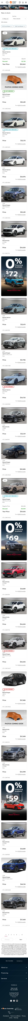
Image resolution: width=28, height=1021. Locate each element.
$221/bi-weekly (22, 250)
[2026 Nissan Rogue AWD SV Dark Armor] (14, 866)
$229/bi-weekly (22, 703)
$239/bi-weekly (22, 922)
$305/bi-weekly (22, 105)
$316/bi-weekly (22, 665)
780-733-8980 (14, 989)
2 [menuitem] (8, 934)
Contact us (14, 985)
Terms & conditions (15, 1016)
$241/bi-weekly (22, 739)
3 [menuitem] (11, 934)
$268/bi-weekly (22, 886)
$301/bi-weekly (22, 471)
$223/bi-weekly (22, 591)
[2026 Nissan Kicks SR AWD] (14, 718)
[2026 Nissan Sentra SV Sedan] (14, 158)
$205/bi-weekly (22, 144)
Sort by (14, 16)
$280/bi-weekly (22, 514)
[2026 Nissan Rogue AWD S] (14, 680)
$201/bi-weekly (22, 179)
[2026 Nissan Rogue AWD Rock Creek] (14, 486)
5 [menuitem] (16, 934)
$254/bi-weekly (22, 362)
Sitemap (16, 1017)
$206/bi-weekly (22, 327)
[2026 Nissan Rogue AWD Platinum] (14, 81)
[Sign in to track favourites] (25, 32)
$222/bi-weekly (22, 67)
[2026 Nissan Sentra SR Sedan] (14, 39)
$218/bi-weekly (22, 774)
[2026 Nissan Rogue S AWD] (14, 540)
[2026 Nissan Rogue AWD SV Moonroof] (14, 341)
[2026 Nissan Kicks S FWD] (14, 276)
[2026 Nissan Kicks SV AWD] (14, 229)
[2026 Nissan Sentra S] (14, 800)
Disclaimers (6, 1016)
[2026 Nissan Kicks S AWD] (14, 415)
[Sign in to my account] (26, 2)
